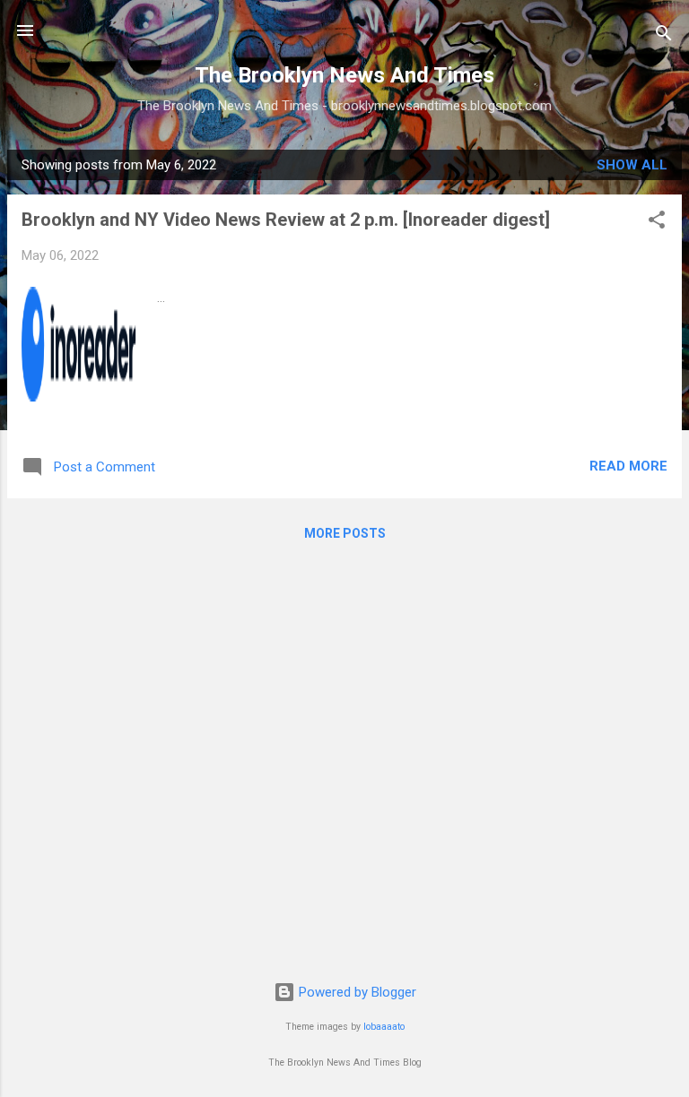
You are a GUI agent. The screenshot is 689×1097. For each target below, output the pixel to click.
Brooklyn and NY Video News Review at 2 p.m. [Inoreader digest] (286, 219)
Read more (628, 466)
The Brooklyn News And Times (344, 75)
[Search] (664, 36)
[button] (656, 223)
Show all (632, 165)
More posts (345, 533)
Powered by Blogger (355, 992)
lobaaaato (384, 1026)
